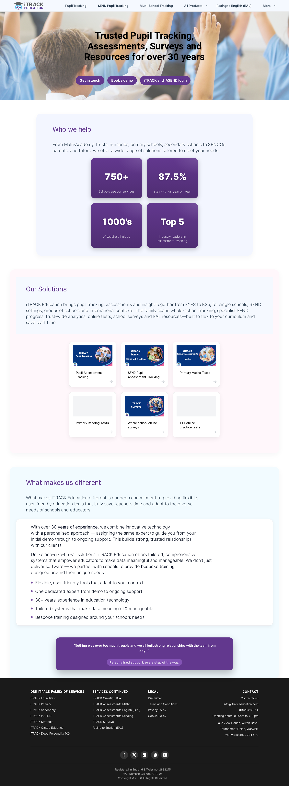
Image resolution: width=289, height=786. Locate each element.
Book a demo (122, 80)
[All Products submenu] (207, 6)
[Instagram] (155, 755)
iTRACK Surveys (103, 722)
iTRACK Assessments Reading (112, 716)
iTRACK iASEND (41, 716)
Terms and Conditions (163, 704)
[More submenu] (275, 6)
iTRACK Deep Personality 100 (50, 733)
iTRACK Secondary (42, 710)
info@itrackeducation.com (241, 704)
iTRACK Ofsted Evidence (47, 727)
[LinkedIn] (144, 755)
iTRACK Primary (40, 704)
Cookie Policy (157, 716)
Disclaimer (155, 698)
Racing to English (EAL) (107, 727)
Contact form (250, 698)
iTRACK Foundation (43, 698)
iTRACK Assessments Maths (111, 704)
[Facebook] (124, 755)
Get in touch (90, 80)
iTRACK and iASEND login (165, 80)
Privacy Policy (157, 710)
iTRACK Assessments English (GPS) (116, 710)
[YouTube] (165, 755)
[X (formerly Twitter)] (134, 755)
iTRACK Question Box (106, 698)
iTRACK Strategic (41, 722)
